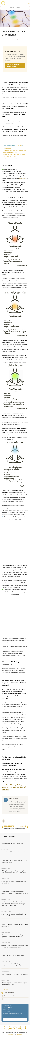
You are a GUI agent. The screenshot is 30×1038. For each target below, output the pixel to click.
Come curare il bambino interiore (11, 996)
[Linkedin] (20, 1028)
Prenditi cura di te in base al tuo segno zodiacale (15, 974)
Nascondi (20, 145)
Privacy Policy (10, 1034)
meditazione (22, 178)
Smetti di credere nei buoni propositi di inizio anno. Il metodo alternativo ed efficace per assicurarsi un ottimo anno (14, 903)
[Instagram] (4, 1028)
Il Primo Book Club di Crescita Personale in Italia (15, 852)
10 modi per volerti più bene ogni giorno (13, 955)
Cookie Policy (19, 1034)
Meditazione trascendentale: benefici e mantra (14, 999)
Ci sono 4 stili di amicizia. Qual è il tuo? (12, 843)
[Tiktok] (15, 1028)
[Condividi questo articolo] (3, 821)
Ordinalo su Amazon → (15, 1019)
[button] (28, 3)
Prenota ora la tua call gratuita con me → (13, 65)
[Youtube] (10, 1028)
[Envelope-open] (25, 1028)
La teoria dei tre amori (9, 992)
